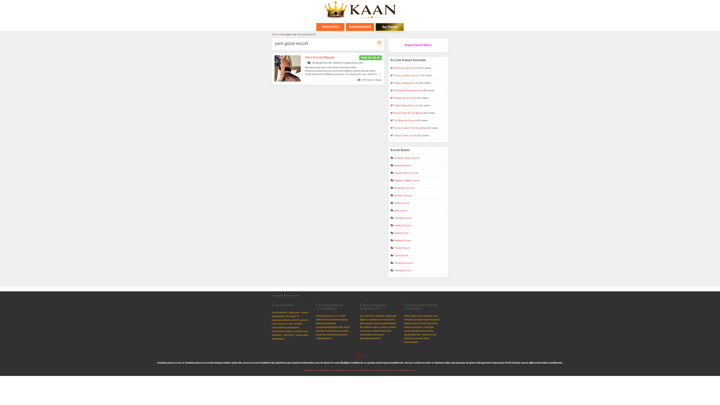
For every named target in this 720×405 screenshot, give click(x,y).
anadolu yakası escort (346, 370)
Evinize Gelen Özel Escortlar (410, 128)
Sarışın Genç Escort (405, 135)
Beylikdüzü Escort (404, 188)
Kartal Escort (401, 233)
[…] (378, 74)
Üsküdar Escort (402, 270)
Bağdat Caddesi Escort (348, 63)
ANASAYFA (330, 26)
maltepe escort (311, 370)
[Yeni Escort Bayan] (287, 81)
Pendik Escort (402, 248)
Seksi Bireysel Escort (406, 105)
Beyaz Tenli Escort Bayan (408, 113)
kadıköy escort (408, 370)
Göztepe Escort (402, 218)
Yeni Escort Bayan (319, 57)
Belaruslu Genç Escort (406, 68)
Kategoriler (360, 26)
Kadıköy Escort (402, 225)
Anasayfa (277, 295)
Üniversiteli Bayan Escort (408, 90)
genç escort (400, 210)
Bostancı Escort (403, 195)
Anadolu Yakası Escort (406, 158)
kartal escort (394, 370)
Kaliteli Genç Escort (405, 98)
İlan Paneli (389, 26)
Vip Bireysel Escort (404, 120)
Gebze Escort (401, 203)
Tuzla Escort (401, 255)
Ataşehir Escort (322, 63)
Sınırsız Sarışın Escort (406, 75)
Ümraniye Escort (403, 263)
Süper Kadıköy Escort (406, 83)
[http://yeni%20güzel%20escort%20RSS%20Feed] (380, 43)
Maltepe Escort (402, 240)
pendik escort (381, 370)
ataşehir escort (327, 370)
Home (275, 34)
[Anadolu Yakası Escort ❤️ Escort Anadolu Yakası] (360, 10)
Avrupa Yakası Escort (406, 173)
